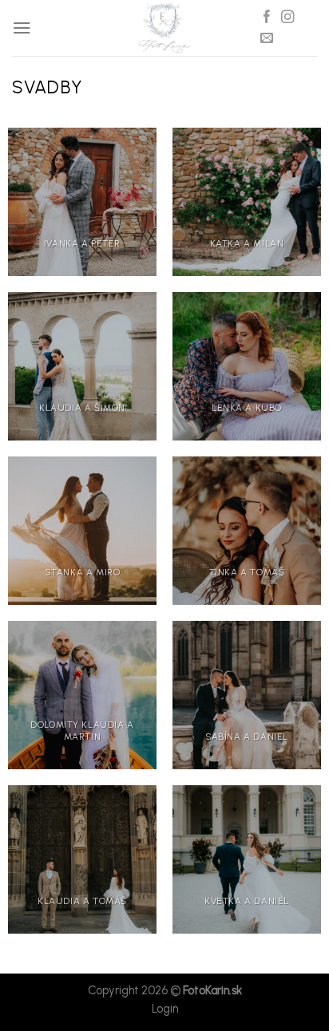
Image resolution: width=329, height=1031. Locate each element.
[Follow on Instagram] (287, 17)
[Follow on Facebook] (266, 17)
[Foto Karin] (164, 28)
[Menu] (22, 27)
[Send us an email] (266, 38)
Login (165, 1008)
